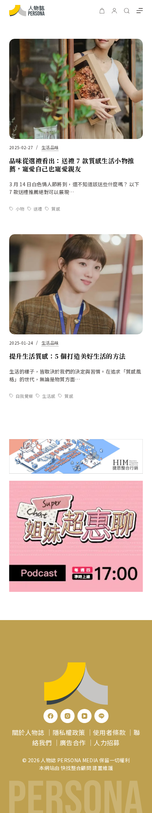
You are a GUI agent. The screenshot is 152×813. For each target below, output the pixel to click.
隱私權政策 (69, 732)
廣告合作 (73, 742)
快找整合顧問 (76, 767)
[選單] (139, 10)
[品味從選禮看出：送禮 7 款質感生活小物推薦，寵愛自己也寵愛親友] (76, 89)
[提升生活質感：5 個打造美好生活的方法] (76, 284)
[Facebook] (50, 716)
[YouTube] (84, 716)
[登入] (114, 10)
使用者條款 (109, 732)
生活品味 (50, 147)
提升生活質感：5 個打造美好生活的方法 (67, 355)
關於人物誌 (28, 732)
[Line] (101, 716)
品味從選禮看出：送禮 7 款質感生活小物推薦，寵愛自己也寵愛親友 (71, 164)
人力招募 (106, 742)
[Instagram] (67, 716)
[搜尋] (126, 10)
